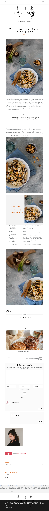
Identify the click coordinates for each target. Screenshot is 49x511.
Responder (40, 408)
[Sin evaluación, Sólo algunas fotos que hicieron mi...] (28, 489)
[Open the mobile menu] (43, 2)
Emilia (26, 321)
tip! (8, 453)
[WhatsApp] (28, 317)
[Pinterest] (23, 317)
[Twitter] (20, 317)
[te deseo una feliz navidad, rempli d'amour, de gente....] (37, 489)
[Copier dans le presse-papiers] (31, 317)
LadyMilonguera (15, 402)
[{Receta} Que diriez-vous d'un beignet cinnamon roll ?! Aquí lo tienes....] (12, 489)
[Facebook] (18, 317)
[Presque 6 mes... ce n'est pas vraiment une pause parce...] (4, 489)
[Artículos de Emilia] (22, 321)
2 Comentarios (25, 324)
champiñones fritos (25, 108)
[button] (7, 342)
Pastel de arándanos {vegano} (24, 351)
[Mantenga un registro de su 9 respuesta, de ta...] (20, 489)
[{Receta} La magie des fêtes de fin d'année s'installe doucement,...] (45, 489)
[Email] (26, 317)
